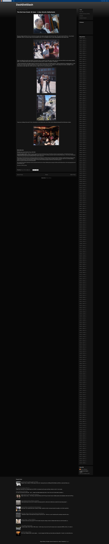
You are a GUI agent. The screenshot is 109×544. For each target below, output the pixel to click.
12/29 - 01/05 (82, 78)
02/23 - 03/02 (82, 229)
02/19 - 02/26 (82, 367)
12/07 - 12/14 (82, 193)
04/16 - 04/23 (82, 129)
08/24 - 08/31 (82, 208)
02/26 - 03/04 (82, 365)
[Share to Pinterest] (38, 170)
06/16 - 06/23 (82, 282)
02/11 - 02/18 (82, 109)
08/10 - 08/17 (82, 210)
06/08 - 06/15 (82, 216)
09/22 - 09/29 (82, 258)
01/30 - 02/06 (82, 462)
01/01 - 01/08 (82, 382)
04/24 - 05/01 (82, 442)
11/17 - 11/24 (82, 247)
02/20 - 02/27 (82, 458)
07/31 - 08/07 (82, 421)
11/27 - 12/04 (82, 390)
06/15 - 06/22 (82, 214)
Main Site (81, 11)
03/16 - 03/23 (82, 224)
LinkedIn (81, 15)
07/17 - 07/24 (82, 42)
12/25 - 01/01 (82, 38)
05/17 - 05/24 (82, 59)
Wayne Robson (84, 469)
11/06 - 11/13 (82, 396)
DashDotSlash (24, 4)
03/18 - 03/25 (82, 359)
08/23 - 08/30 (82, 164)
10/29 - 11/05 (82, 115)
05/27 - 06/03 (82, 340)
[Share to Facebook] (36, 170)
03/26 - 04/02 (82, 136)
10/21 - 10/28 (82, 320)
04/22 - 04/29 (82, 349)
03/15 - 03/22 (82, 177)
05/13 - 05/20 (82, 344)
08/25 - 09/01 (82, 266)
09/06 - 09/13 (82, 160)
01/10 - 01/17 (82, 156)
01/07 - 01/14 (82, 111)
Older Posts (73, 174)
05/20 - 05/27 (82, 342)
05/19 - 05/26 (82, 291)
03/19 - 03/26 (82, 138)
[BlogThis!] (34, 170)
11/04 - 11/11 (82, 94)
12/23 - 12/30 (82, 92)
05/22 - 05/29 (82, 438)
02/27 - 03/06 (82, 456)
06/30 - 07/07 (82, 278)
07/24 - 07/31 (82, 423)
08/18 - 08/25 (82, 268)
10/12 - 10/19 (82, 202)
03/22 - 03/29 (82, 69)
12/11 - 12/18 (82, 386)
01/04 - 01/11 (82, 187)
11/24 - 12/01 (82, 245)
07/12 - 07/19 (82, 55)
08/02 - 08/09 (82, 53)
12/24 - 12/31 (82, 113)
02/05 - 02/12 (82, 371)
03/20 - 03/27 (82, 450)
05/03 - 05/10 (82, 63)
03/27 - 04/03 (82, 44)
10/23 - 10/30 (82, 400)
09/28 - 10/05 (82, 204)
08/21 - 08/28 (82, 415)
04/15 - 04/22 (82, 104)
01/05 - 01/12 (82, 76)
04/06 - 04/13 (82, 222)
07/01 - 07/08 (82, 334)
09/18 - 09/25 (82, 40)
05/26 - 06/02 (82, 289)
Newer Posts (20, 174)
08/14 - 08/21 (82, 417)
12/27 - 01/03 (82, 47)
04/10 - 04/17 (82, 446)
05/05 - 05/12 (82, 86)
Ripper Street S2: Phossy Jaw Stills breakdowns (30, 494)
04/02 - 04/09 (82, 133)
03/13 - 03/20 (82, 452)
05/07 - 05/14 (82, 123)
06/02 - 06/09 (82, 287)
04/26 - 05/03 (82, 65)
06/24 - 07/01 (82, 336)
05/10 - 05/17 (82, 61)
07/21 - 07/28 (82, 274)
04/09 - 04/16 (82, 131)
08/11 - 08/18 (82, 270)
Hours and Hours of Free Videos (22, 491)
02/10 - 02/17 (82, 309)
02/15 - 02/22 (82, 179)
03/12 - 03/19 (82, 140)
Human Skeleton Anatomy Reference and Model (30, 500)
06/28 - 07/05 (82, 57)
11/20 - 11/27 (82, 392)
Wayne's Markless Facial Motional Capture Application (31, 507)
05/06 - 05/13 (82, 347)
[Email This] (33, 170)
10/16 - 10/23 (82, 144)
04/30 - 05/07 (82, 125)
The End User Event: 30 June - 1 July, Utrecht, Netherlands (36, 12)
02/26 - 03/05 (82, 142)
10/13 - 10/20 (82, 251)
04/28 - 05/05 (82, 297)
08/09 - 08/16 (82, 51)
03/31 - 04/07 (82, 303)
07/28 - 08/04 (82, 272)
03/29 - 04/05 (82, 67)
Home (46, 174)
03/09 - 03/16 (82, 227)
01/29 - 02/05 (82, 373)
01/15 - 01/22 (82, 378)
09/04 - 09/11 (82, 150)
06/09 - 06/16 (82, 284)
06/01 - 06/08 (82, 218)
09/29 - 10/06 (82, 255)
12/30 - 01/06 (82, 311)
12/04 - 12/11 (82, 388)
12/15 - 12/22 (82, 241)
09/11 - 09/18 (82, 411)
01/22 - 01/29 (82, 375)
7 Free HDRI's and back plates (26, 525)
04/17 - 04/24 (82, 444)
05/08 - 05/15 (82, 440)
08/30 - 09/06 (82, 162)
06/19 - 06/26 (82, 433)
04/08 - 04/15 (82, 353)
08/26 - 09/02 (82, 326)
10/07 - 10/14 (82, 96)
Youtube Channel (83, 17)
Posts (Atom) (48, 177)
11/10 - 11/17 (82, 249)
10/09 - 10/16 (82, 146)
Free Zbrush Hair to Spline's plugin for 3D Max (29, 481)
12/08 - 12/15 (82, 243)
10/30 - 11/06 (82, 398)
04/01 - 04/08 (82, 355)
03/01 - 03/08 (82, 71)
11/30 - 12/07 (82, 195)
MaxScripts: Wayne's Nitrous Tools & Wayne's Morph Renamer (32, 513)
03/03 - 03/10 (82, 307)
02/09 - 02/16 (82, 73)
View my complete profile (85, 473)
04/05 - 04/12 (82, 173)
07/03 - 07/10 (82, 429)
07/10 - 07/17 (82, 427)
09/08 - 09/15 (82, 82)
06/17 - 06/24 (82, 100)
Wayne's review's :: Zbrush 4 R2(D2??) (28, 519)
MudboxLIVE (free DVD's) (85, 13)
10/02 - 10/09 (82, 148)
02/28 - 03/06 (82, 154)
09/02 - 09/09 (82, 98)
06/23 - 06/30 (82, 280)
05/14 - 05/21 (82, 121)
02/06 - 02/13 (82, 460)
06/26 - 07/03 (82, 431)
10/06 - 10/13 (82, 253)
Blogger (67, 541)
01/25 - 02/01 (82, 183)
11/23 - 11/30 (82, 198)
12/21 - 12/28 (82, 189)
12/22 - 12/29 (82, 80)
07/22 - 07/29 (82, 332)
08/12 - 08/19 (82, 328)
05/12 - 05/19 (82, 84)
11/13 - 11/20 (82, 394)
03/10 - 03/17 (82, 90)
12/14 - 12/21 (82, 191)
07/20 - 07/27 (82, 212)
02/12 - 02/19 (82, 369)
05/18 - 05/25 (82, 220)
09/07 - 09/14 (82, 206)
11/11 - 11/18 (82, 318)
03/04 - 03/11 (82, 363)
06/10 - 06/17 (82, 102)
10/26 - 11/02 (82, 200)
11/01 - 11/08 (82, 49)
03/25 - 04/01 (82, 107)
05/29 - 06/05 (82, 435)
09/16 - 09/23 (82, 322)
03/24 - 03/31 (82, 305)
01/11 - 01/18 (82, 185)
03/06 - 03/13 (82, 152)
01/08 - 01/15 (82, 380)
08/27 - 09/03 (82, 117)
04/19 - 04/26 (82, 171)
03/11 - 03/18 (82, 361)
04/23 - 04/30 (82, 127)
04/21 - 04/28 (82, 88)
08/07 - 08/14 (82, 419)
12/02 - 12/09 (82, 315)
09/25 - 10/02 (82, 406)
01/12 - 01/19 (82, 233)
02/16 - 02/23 (82, 231)
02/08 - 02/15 (82, 181)
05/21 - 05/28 (82, 119)
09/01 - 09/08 (82, 264)
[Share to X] (35, 170)
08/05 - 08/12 (82, 330)
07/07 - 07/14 (82, 276)
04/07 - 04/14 (82, 301)
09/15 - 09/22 (82, 260)
